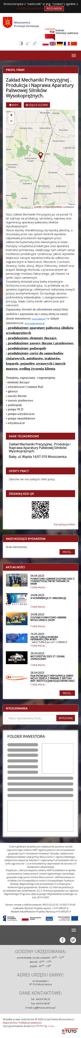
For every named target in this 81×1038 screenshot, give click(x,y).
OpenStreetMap (53, 206)
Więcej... (67, 552)
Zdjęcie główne (38, 105)
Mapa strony (10, 1022)
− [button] (11, 120)
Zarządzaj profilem (64, 524)
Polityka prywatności (30, 1022)
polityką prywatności (30, 8)
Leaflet (37, 206)
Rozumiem (54, 8)
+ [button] (11, 115)
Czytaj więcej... (38, 587)
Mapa (14, 105)
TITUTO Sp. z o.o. (44, 1026)
